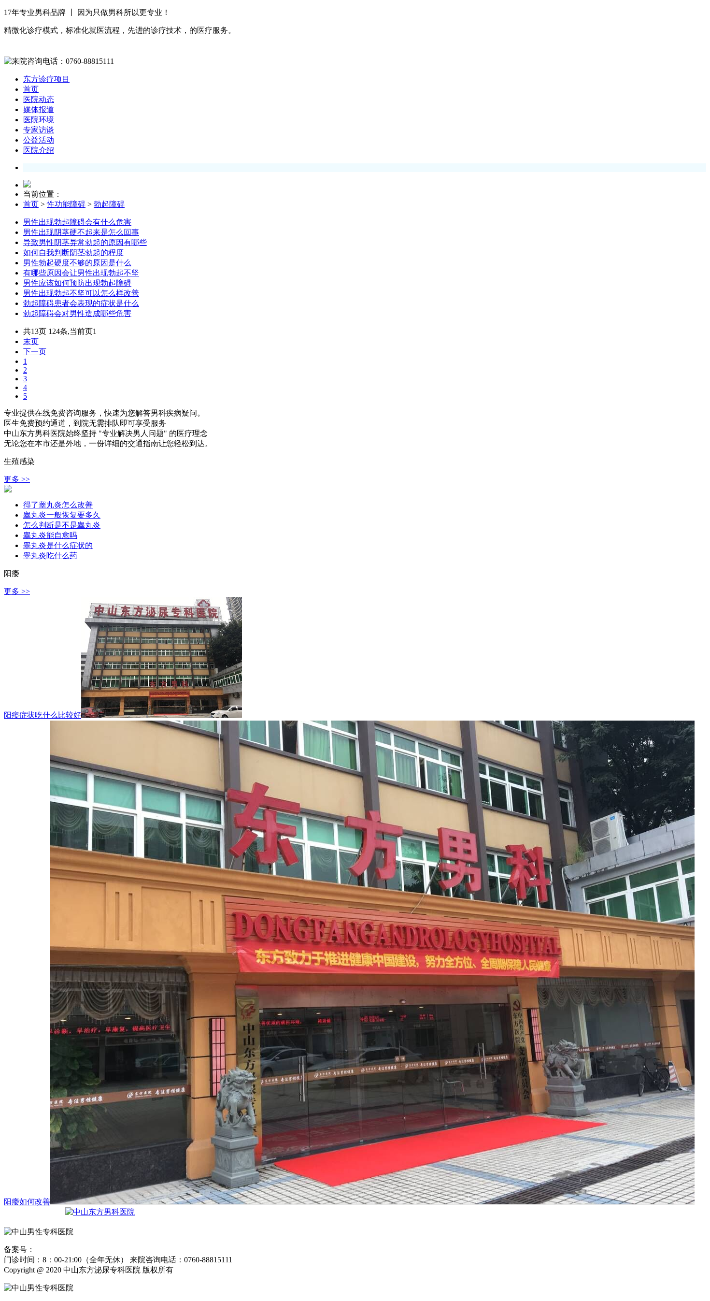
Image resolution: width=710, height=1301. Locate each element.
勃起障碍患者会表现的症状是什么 (81, 303)
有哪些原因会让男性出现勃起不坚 (81, 273)
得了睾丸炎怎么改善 (58, 505)
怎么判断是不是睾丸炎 (61, 525)
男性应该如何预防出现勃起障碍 (77, 283)
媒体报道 (38, 109)
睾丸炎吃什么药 (50, 555)
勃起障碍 (109, 204)
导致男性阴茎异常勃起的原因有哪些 (85, 242)
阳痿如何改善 (27, 1202)
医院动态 (38, 99)
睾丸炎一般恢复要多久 (61, 515)
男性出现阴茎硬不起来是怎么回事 (81, 232)
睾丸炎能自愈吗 (50, 535)
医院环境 (38, 120)
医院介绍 (38, 150)
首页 (31, 89)
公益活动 (38, 140)
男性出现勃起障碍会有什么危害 (77, 222)
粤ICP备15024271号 (64, 1250)
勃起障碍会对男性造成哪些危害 (77, 313)
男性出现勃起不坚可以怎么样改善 (81, 293)
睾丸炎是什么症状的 (58, 545)
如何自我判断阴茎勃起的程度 (73, 252)
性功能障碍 (66, 204)
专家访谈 (38, 130)
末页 (31, 341)
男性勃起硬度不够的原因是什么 (77, 263)
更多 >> (17, 479)
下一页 (34, 351)
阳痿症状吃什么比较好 (42, 715)
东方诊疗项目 (46, 79)
